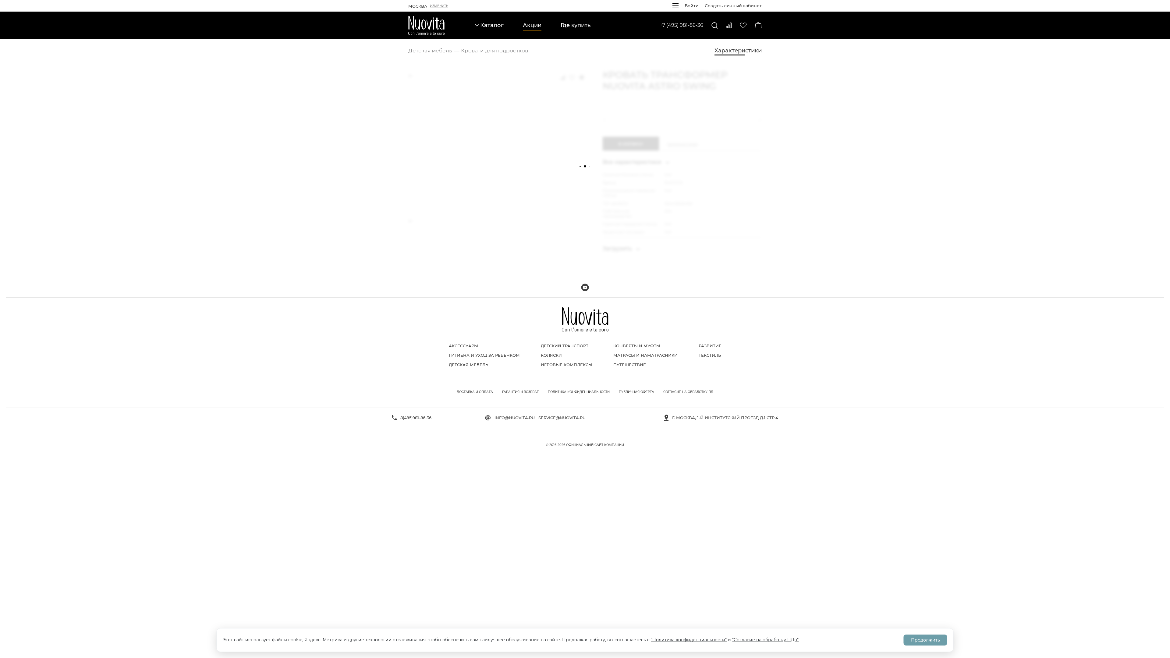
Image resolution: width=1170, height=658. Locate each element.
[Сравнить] (729, 25)
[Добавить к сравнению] (563, 77)
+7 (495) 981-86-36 (681, 25)
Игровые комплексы (566, 364)
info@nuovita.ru (515, 417)
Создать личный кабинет (733, 6)
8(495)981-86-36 (415, 417)
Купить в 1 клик (682, 143)
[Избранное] (743, 25)
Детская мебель (468, 364)
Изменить (439, 6)
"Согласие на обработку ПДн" (765, 639)
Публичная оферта (636, 392)
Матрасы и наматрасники (645, 355)
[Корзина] (758, 25)
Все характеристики (633, 162)
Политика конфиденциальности (579, 392)
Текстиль (710, 355)
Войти (692, 6)
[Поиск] (714, 25)
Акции (532, 25)
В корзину (630, 143)
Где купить (575, 25)
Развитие (710, 345)
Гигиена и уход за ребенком (484, 355)
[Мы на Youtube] (585, 287)
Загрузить (618, 248)
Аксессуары (463, 345)
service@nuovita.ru (562, 417)
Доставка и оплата (475, 392)
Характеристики (738, 50)
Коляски (551, 355)
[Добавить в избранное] (572, 77)
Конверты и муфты (636, 345)
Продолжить (925, 640)
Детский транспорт (564, 345)
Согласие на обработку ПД (688, 392)
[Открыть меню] (675, 5)
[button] (606, 120)
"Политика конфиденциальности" (689, 639)
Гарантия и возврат (520, 392)
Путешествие (629, 364)
